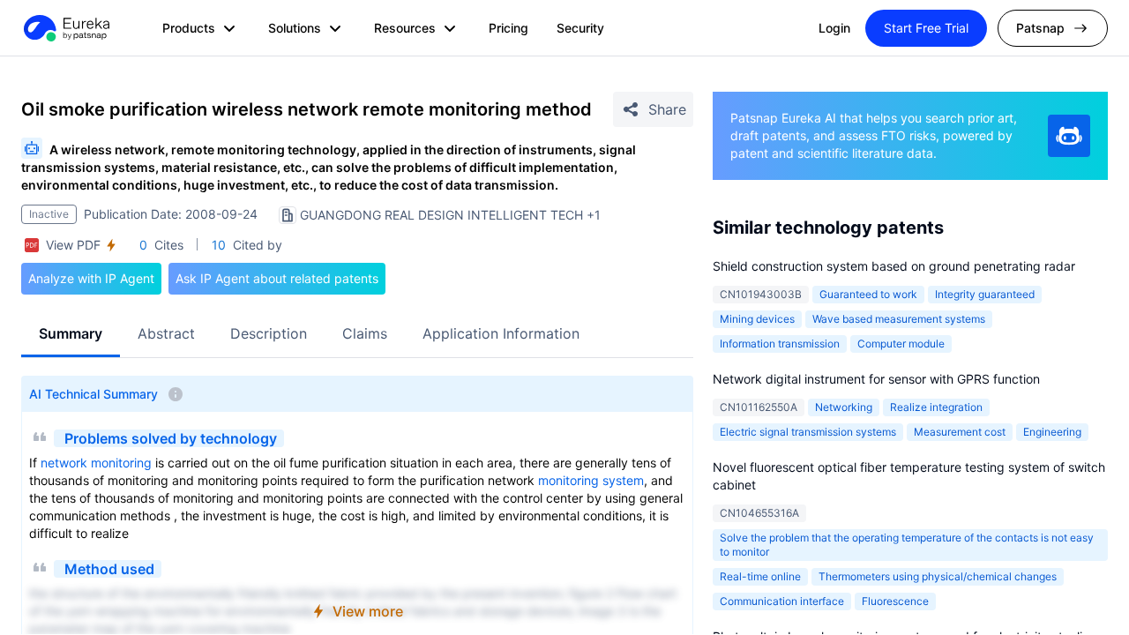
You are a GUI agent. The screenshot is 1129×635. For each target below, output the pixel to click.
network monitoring (96, 462)
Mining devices (757, 318)
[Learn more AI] (1069, 136)
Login (834, 27)
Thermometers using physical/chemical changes (938, 576)
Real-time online (760, 576)
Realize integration (936, 407)
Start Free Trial (926, 27)
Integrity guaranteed (985, 294)
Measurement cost (960, 431)
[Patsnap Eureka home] (65, 28)
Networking (843, 407)
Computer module (901, 343)
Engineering (1052, 431)
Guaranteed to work (868, 294)
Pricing (508, 27)
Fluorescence (895, 601)
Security (580, 27)
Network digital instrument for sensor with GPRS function (876, 378)
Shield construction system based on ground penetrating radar (894, 265)
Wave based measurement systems (898, 318)
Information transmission (780, 343)
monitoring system (591, 480)
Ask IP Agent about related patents (277, 278)
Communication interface (782, 601)
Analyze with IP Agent (91, 278)
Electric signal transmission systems (808, 431)
